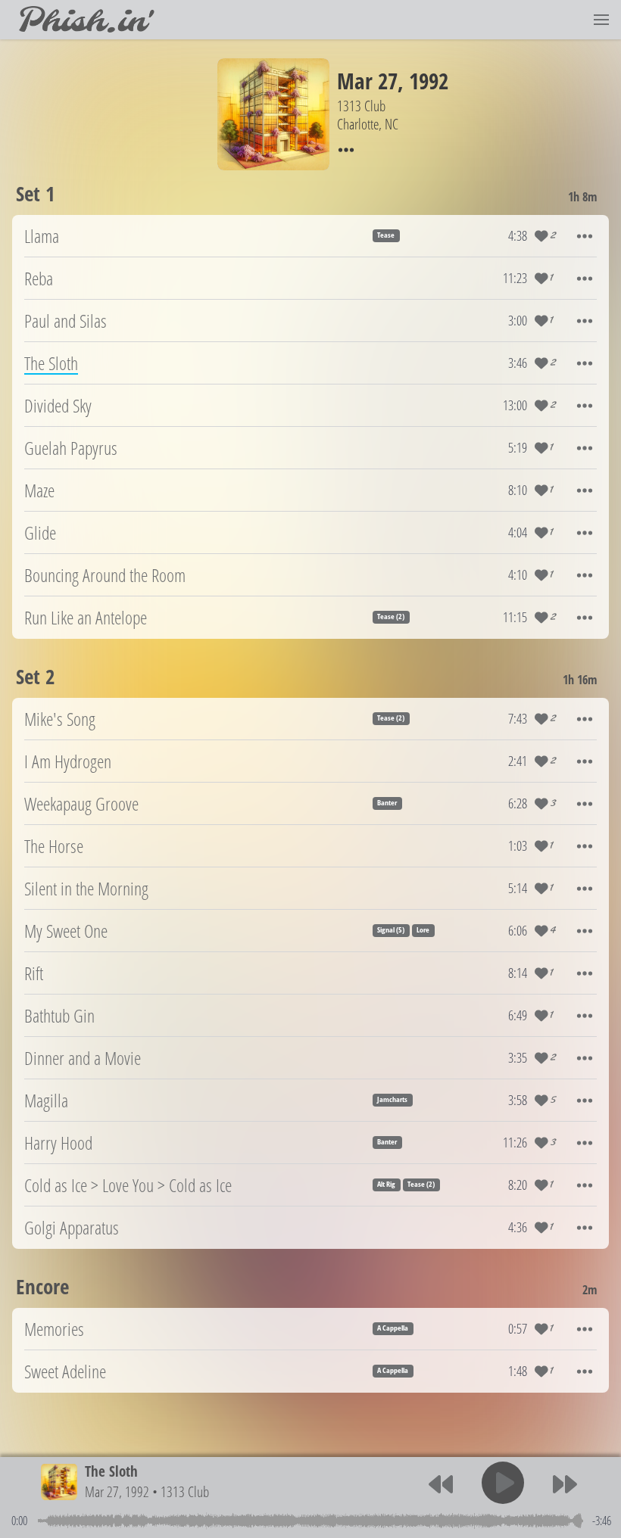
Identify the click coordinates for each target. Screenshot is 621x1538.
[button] (601, 20)
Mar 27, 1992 (117, 1491)
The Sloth (111, 1471)
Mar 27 (367, 80)
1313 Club (185, 1491)
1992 (428, 80)
